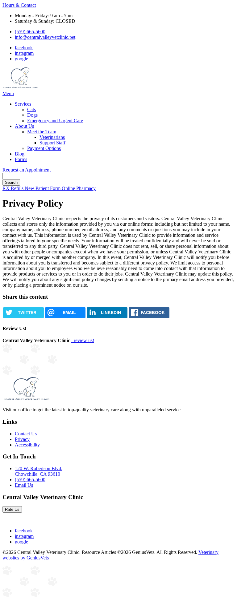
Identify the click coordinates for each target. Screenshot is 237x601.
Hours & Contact (19, 5)
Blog (19, 153)
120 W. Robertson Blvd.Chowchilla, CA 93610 (38, 471)
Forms (21, 159)
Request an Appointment (26, 169)
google (21, 58)
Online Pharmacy (79, 188)
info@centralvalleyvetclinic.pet (45, 37)
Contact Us (26, 433)
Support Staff (52, 142)
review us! (83, 340)
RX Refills (13, 188)
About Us (24, 126)
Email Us (24, 485)
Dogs (32, 115)
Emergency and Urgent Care (55, 120)
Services (23, 104)
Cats (31, 109)
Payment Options (44, 148)
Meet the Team (41, 131)
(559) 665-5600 (30, 31)
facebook (24, 47)
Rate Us (12, 509)
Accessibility (27, 444)
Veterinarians (52, 137)
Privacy (22, 439)
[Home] (21, 88)
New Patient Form (43, 188)
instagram (24, 53)
